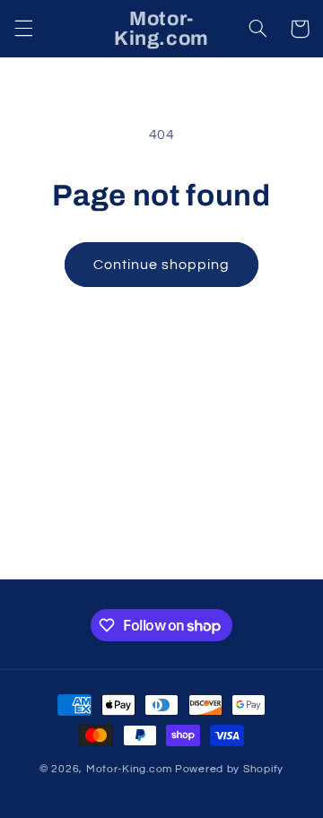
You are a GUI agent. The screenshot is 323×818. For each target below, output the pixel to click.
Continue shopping (162, 264)
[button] (23, 28)
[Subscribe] (265, 557)
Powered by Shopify (229, 769)
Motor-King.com (129, 769)
